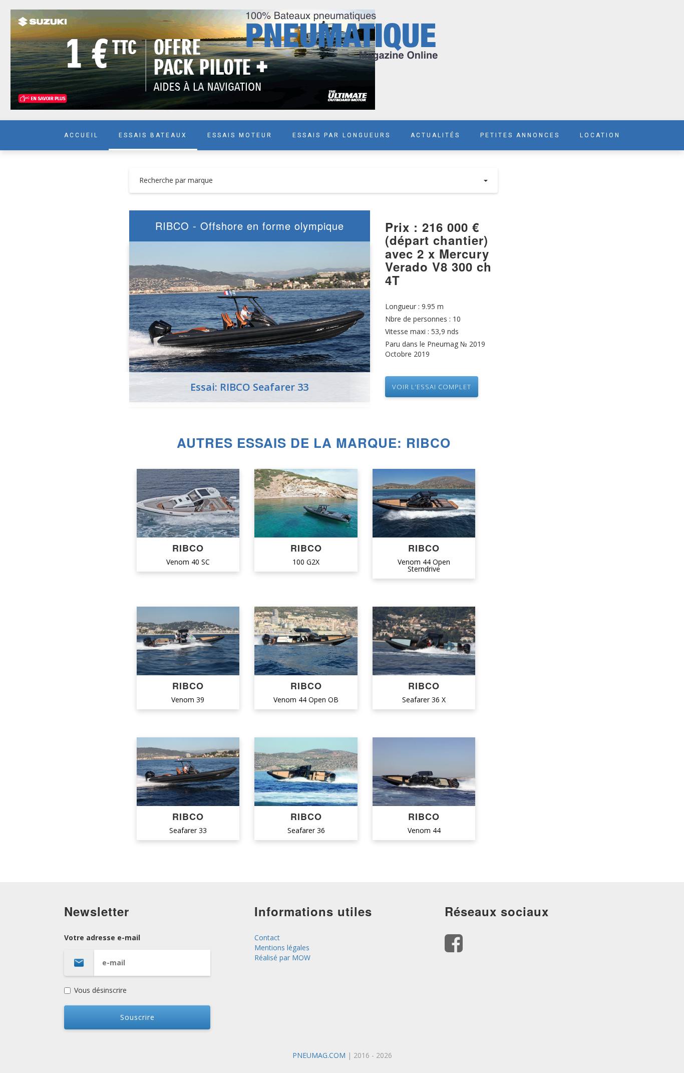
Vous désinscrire (100, 990)
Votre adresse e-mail (102, 937)
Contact (267, 937)
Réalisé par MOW (282, 957)
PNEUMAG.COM (319, 1055)
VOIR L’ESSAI (188, 503)
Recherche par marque (176, 180)
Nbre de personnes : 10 (423, 319)
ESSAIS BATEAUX (153, 135)
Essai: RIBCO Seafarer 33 (249, 387)
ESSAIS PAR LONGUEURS (341, 135)
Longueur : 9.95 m (414, 306)
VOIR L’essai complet (431, 386)
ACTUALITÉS (435, 135)
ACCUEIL (81, 135)
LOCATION (600, 135)
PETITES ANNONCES (520, 135)
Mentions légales (281, 947)
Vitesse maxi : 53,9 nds (422, 331)
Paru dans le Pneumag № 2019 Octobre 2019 (435, 349)
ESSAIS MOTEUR (239, 135)
